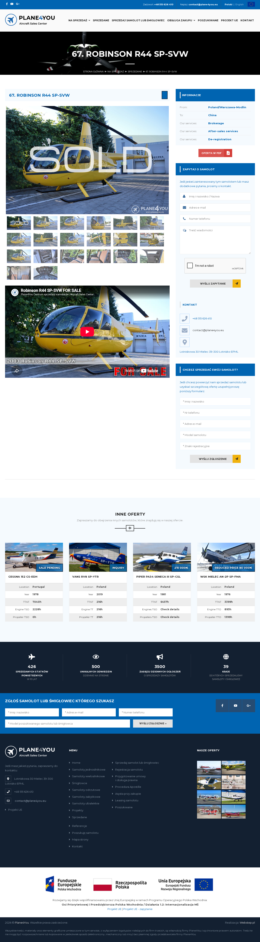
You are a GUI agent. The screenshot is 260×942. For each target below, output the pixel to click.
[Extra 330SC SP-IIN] (209, 796)
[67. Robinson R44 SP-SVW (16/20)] (99, 256)
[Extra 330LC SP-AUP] (234, 811)
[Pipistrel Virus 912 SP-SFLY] (209, 782)
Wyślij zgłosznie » (153, 723)
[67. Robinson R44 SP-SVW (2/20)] (45, 223)
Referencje (79, 825)
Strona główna (93, 71)
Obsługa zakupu (179, 20)
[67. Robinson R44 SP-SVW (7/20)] (19, 239)
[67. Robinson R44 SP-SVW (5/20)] (125, 223)
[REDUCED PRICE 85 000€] (226, 557)
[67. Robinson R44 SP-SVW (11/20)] (125, 239)
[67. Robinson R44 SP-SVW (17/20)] (125, 256)
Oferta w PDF (212, 153)
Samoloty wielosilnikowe (88, 776)
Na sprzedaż (77, 20)
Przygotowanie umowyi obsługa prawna (130, 778)
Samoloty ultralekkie (85, 803)
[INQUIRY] (98, 557)
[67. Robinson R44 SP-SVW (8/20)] (45, 239)
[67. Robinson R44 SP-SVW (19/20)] (19, 273)
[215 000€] (162, 557)
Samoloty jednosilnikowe (88, 769)
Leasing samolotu (126, 800)
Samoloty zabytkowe (86, 796)
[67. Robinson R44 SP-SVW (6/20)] (152, 223)
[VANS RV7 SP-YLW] (209, 767)
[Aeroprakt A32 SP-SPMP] (234, 767)
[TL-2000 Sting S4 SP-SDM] (209, 811)
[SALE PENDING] (34, 557)
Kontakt (247, 20)
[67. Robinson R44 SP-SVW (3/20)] (72, 223)
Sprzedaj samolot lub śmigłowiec (138, 20)
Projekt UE (229, 20)
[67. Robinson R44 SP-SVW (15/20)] (72, 256)
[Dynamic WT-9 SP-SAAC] (234, 782)
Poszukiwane (208, 20)
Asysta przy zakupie (128, 793)
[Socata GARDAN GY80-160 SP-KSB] (234, 796)
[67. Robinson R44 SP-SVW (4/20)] (99, 223)
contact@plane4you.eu (208, 330)
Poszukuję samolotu (85, 832)
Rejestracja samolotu (129, 769)
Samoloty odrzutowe (86, 789)
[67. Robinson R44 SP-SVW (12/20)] (152, 239)
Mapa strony (80, 839)
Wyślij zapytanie (213, 283)
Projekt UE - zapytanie (138, 909)
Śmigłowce (79, 783)
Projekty (77, 810)
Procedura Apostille (128, 786)
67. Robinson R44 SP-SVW (161, 71)
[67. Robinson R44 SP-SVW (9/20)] (72, 239)
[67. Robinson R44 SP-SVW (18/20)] (152, 256)
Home (76, 762)
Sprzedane (101, 20)
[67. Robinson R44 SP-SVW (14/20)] (45, 256)
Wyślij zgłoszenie (213, 458)
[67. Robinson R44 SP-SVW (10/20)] (99, 239)
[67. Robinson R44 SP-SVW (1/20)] (19, 223)
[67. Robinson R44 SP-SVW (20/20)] (45, 273)
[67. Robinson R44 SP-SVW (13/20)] (19, 256)
